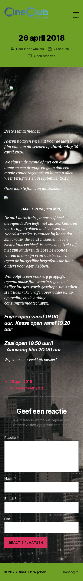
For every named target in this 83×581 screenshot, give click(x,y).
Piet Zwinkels (34, 49)
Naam (10, 479)
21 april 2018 (63, 49)
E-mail (10, 499)
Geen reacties (44, 56)
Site (7, 519)
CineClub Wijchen (31, 572)
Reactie (11, 438)
